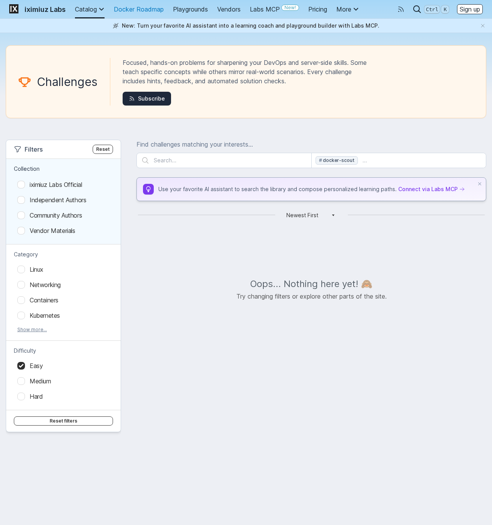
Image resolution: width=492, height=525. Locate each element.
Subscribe (151, 98)
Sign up (470, 9)
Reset (103, 149)
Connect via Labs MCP (428, 189)
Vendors (229, 9)
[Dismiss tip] (480, 184)
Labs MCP (273, 9)
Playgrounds (190, 9)
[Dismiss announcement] (482, 25)
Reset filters (63, 421)
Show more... (32, 329)
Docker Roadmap (139, 9)
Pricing (317, 9)
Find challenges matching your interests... (194, 144)
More (343, 9)
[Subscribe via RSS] (401, 9)
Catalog (86, 9)
